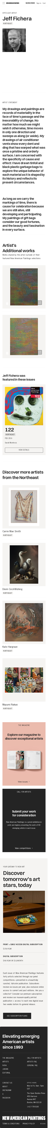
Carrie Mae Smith (11, 531)
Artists (5, 1061)
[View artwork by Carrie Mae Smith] (24, 506)
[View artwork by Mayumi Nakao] (24, 680)
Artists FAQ (32, 1061)
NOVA (4, 1065)
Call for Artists (34, 1058)
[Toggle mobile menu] (3, 3)
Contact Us (7, 1082)
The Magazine (8, 1058)
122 (9, 429)
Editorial (6, 1072)
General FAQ (32, 1065)
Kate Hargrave (10, 647)
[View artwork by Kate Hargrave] (24, 622)
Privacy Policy (29, 1123)
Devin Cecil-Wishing (12, 589)
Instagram (6, 1090)
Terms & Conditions (11, 1123)
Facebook (6, 1097)
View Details (24, 450)
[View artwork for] (40, 303)
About (5, 1086)
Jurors (5, 1069)
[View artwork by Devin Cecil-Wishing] (24, 564)
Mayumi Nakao (10, 704)
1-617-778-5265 (33, 1106)
